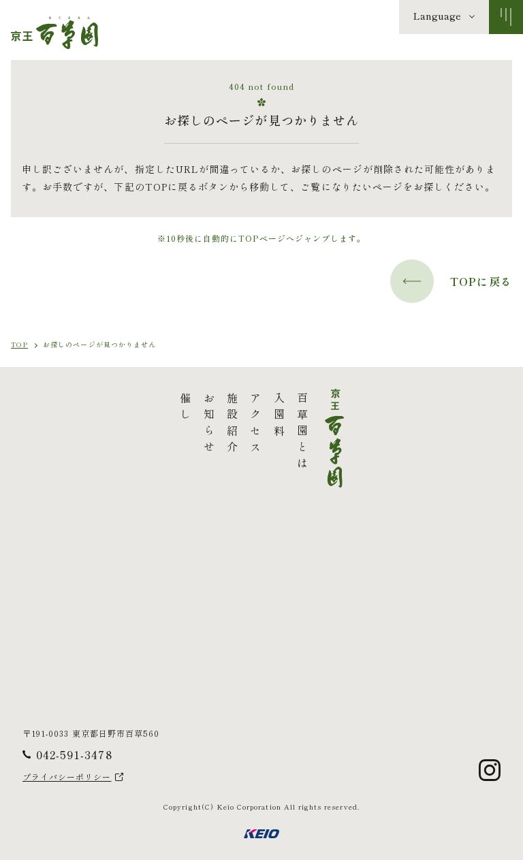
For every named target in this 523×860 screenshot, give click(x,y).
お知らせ (208, 425)
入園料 (278, 416)
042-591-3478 (74, 754)
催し (185, 408)
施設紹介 (232, 425)
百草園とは (302, 433)
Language (437, 15)
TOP (19, 344)
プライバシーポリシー (67, 777)
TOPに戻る (481, 281)
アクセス (255, 425)
